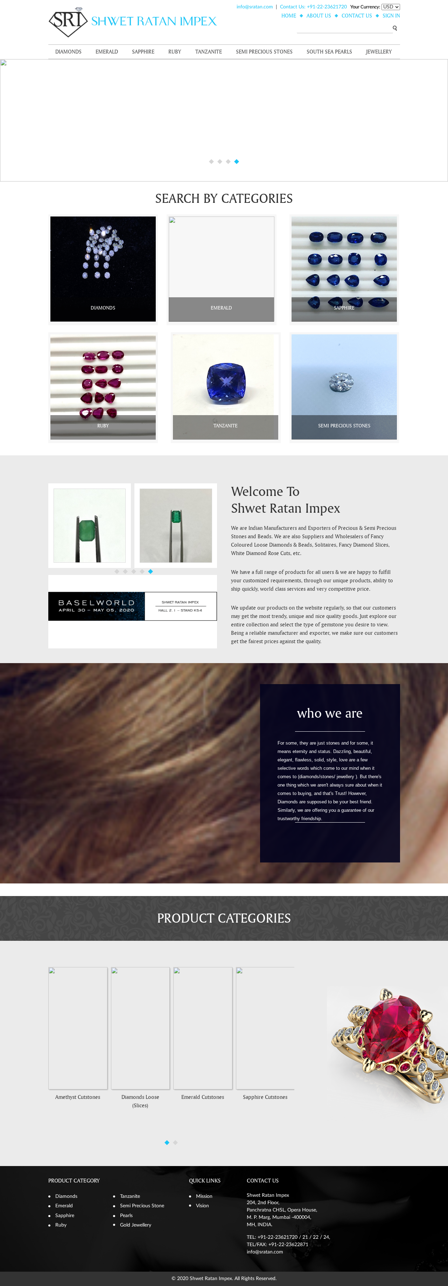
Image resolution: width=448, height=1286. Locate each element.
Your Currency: (365, 7)
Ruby (174, 52)
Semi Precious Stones (264, 52)
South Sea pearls (329, 52)
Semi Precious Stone (142, 1205)
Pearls (126, 1215)
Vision (202, 1205)
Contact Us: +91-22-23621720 (313, 7)
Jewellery (379, 52)
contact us (357, 16)
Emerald (107, 52)
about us (319, 16)
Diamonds (68, 52)
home (288, 16)
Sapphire (143, 52)
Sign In (391, 16)
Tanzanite (208, 52)
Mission (204, 1196)
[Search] (395, 28)
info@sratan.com (255, 7)
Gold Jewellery (135, 1225)
